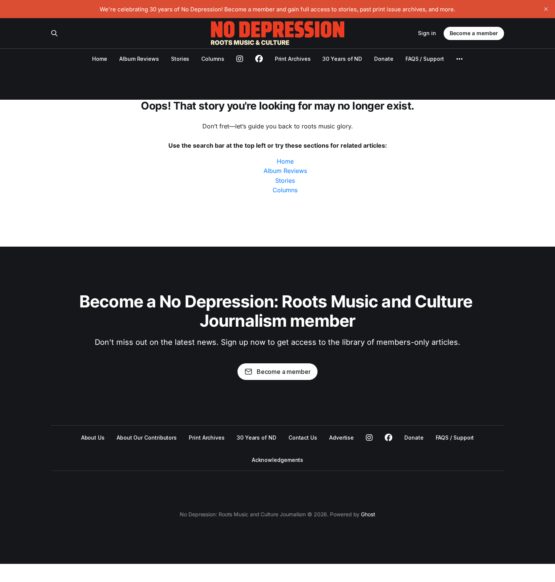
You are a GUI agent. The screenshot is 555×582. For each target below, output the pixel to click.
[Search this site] (54, 33)
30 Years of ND (342, 59)
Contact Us (302, 437)
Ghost (368, 514)
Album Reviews (139, 59)
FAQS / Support (424, 59)
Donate (383, 59)
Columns (212, 59)
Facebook (388, 438)
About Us (93, 437)
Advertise (341, 437)
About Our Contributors (147, 437)
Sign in (427, 33)
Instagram (369, 438)
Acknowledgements (278, 460)
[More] (459, 59)
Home (99, 59)
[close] (546, 9)
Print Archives (293, 59)
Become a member (474, 33)
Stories (180, 59)
